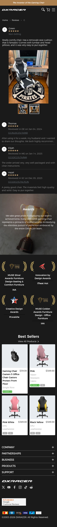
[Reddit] (32, 487)
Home (5, 20)
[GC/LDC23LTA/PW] (15, 407)
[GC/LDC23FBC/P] (42, 356)
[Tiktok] (27, 487)
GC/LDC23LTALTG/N (18, 182)
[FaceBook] (16, 487)
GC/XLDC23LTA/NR (18, 133)
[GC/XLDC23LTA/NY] (42, 407)
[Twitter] (4, 487)
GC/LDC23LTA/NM (17, 157)
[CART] (48, 10)
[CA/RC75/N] (15, 356)
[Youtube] (10, 487)
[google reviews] (14, 501)
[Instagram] (21, 487)
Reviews (15, 20)
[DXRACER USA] (21, 10)
